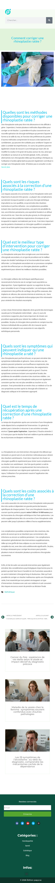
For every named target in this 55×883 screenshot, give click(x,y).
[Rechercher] (49, 20)
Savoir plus (5, 167)
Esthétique (10, 592)
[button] (26, 874)
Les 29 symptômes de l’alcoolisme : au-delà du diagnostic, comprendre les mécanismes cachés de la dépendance (27, 762)
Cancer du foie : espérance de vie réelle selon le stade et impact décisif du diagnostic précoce (27, 661)
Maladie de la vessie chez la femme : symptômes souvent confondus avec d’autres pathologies (27, 711)
